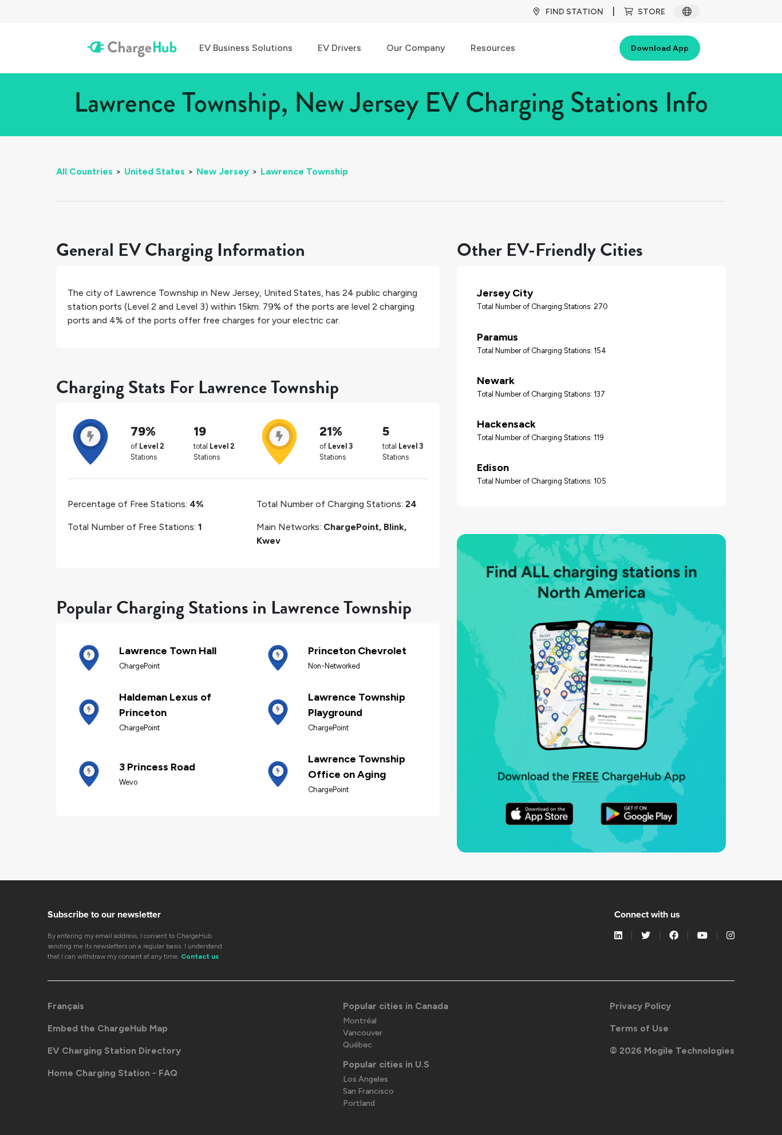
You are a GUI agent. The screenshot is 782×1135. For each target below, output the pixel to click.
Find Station (574, 12)
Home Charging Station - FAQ (112, 1072)
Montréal (360, 1021)
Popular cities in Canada (395, 1005)
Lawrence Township (304, 171)
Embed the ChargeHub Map (108, 1028)
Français (66, 1005)
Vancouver (362, 1033)
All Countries (84, 171)
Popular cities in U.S (386, 1064)
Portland (359, 1103)
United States (154, 171)
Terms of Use (639, 1028)
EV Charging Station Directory (114, 1050)
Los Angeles (365, 1079)
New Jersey (222, 171)
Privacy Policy (640, 1005)
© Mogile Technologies (672, 1050)
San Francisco (368, 1091)
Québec (357, 1045)
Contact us (200, 956)
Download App (660, 48)
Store (651, 12)
